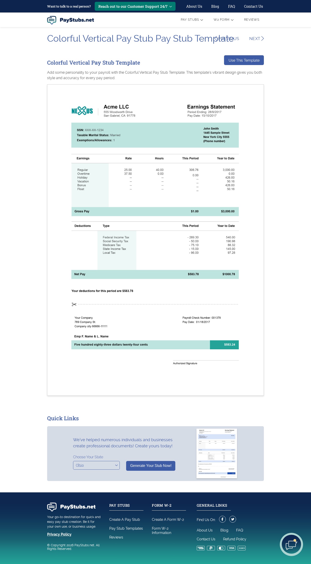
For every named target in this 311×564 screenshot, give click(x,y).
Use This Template (244, 60)
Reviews (251, 19)
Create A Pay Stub (124, 519)
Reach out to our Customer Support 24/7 (133, 6)
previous (228, 38)
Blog (215, 6)
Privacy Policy (59, 534)
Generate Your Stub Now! (150, 466)
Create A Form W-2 (168, 519)
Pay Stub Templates (126, 528)
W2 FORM (221, 19)
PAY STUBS (190, 19)
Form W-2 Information (161, 530)
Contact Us (253, 6)
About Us (194, 6)
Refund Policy (234, 539)
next (255, 38)
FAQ (231, 6)
